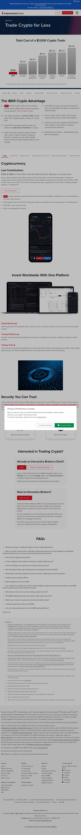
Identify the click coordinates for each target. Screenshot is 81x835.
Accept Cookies (65, 425)
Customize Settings (45, 425)
